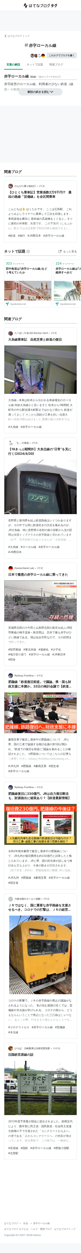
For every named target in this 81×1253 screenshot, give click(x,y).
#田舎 (12, 659)
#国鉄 (24, 1148)
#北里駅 (13, 1153)
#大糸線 (13, 426)
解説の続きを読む (39, 91)
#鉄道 (12, 235)
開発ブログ (46, 1228)
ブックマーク (15, 263)
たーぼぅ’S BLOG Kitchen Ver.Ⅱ (31, 333)
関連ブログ (56, 64)
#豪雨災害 (40, 766)
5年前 (46, 898)
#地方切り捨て (17, 654)
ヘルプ (34, 1228)
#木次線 (13, 1032)
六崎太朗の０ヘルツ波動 (27, 898)
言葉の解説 (13, 64)
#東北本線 (29, 649)
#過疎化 (44, 649)
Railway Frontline (24, 675)
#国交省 (54, 766)
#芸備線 (60, 1027)
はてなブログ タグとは (16, 1228)
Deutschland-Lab (24, 568)
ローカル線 (28, 84)
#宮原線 (13, 1148)
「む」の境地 (22, 442)
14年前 (56, 1048)
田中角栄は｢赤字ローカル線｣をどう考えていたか (26, 270)
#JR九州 (13, 766)
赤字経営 (10, 84)
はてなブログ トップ (18, 35)
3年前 (40, 568)
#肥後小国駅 (61, 1148)
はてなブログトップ (64, 1228)
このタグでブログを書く (62, 55)
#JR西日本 (34, 235)
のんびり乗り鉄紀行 (25, 186)
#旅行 (21, 235)
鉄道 (64, 84)
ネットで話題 (35, 64)
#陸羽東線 (14, 649)
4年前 (40, 675)
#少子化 (56, 649)
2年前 (42, 186)
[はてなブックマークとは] (28, 251)
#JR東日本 (59, 654)
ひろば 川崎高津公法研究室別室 (32, 1048)
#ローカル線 (28, 546)
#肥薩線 (26, 766)
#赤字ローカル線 (53, 235)
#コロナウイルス (18, 1027)
